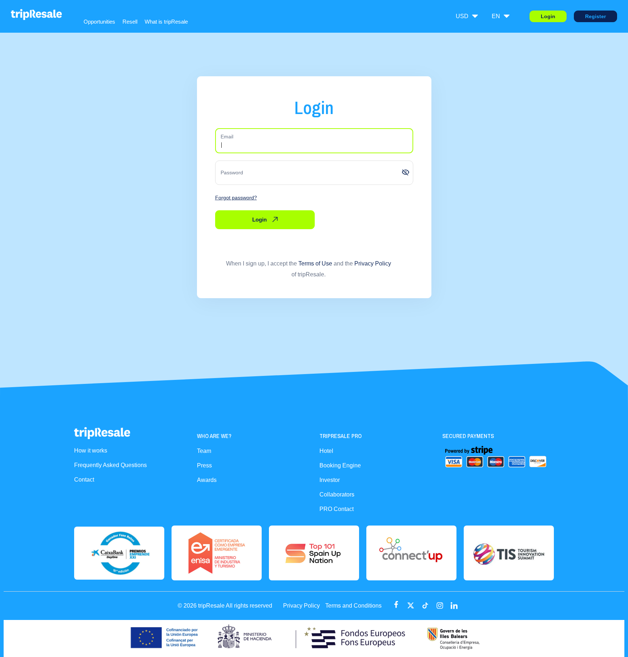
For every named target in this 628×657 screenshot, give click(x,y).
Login (548, 16)
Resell (129, 22)
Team (204, 451)
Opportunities (99, 22)
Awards (207, 480)
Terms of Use (315, 263)
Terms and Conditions (353, 606)
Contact (84, 479)
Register (595, 16)
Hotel (326, 451)
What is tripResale (166, 22)
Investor (329, 480)
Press (204, 465)
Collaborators (336, 494)
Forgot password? (236, 197)
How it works (90, 450)
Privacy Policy (372, 263)
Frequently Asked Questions (110, 465)
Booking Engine (340, 465)
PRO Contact (336, 509)
